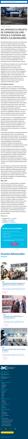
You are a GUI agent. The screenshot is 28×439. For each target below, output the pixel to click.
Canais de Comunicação (5, 409)
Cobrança (2, 394)
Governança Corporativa (5, 382)
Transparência (3, 386)
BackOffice (3, 392)
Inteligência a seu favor (5, 398)
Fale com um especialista (5, 415)
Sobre (2, 380)
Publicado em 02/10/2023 (6, 26)
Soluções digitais (3, 403)
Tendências (3, 406)
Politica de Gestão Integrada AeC (6, 424)
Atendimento (3, 391)
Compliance (3, 383)
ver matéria (13, 218)
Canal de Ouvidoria (4, 412)
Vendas (2, 397)
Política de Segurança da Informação (6, 421)
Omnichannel (3, 401)
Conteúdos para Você (5, 404)
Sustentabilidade (3, 385)
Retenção (2, 395)
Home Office (3, 400)
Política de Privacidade (4, 418)
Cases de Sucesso (3, 407)
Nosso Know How (4, 389)
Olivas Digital (7, 437)
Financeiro (3, 388)
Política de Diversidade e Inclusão (6, 425)
